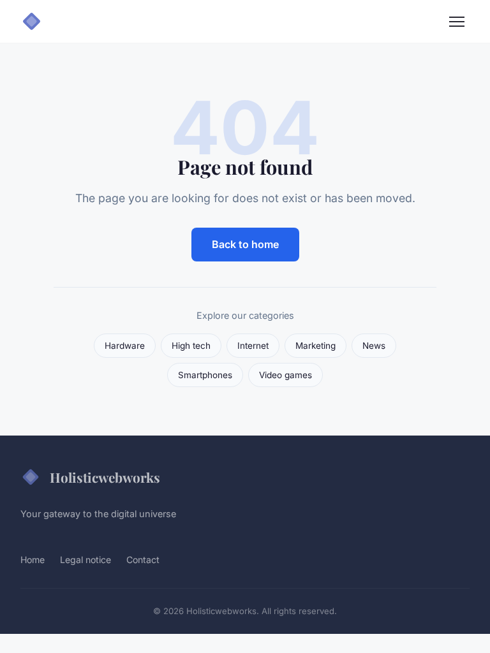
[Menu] (457, 21)
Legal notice (85, 559)
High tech (191, 346)
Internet (253, 346)
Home (32, 559)
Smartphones (205, 375)
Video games (285, 375)
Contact (143, 559)
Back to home (245, 244)
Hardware (125, 346)
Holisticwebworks (105, 477)
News (373, 346)
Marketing (315, 346)
